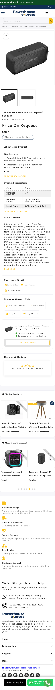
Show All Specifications (16, 211)
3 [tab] (24, 489)
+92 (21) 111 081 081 (19, 607)
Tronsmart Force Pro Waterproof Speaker (28, 26)
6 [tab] (32, 489)
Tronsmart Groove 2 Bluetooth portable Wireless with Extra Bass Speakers (11, 474)
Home (4, 26)
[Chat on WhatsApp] (48, 683)
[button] (48, 13)
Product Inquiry (15, 682)
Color (5, 131)
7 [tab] (35, 489)
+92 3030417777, (17, 605)
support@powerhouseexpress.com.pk (28, 598)
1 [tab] (18, 489)
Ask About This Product (41, 682)
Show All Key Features (15, 176)
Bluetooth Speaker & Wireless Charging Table (41, 425)
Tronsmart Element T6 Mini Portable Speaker (40, 474)
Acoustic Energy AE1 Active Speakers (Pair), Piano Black (13, 425)
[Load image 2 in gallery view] (27, 98)
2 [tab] (21, 489)
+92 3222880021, (34, 605)
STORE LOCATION (10, 7)
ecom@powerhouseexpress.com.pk (22, 668)
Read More (9, 269)
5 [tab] (29, 489)
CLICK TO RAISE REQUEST (27, 343)
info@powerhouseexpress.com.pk (26, 595)
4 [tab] (27, 489)
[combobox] (25, 21)
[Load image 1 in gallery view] (9, 98)
